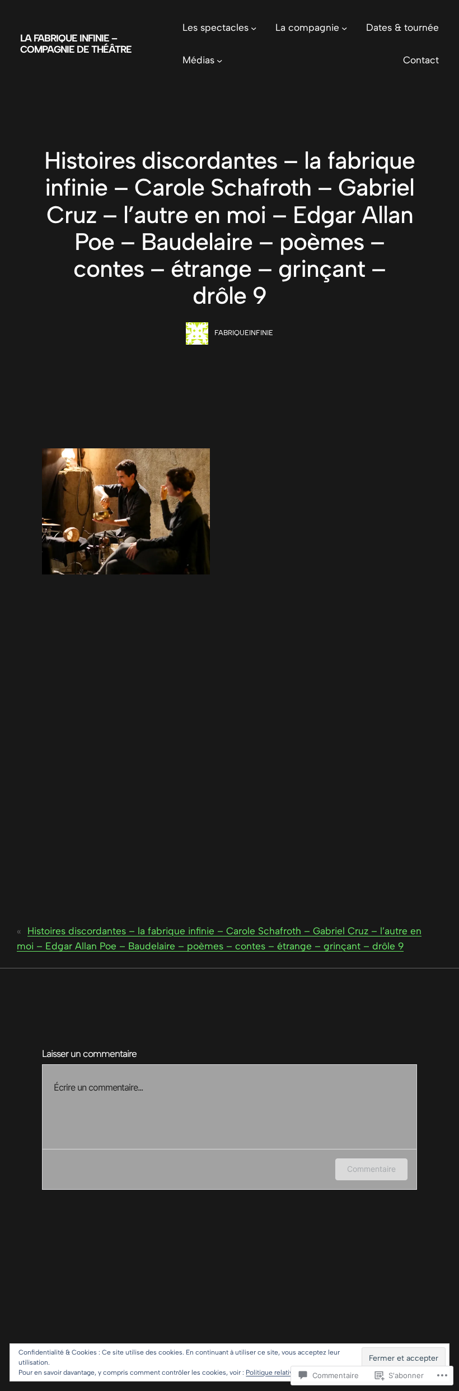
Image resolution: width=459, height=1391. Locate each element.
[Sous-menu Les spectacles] (253, 28)
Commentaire (371, 1169)
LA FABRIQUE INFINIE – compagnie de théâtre (76, 44)
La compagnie (307, 27)
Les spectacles (215, 27)
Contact (421, 60)
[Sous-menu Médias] (219, 60)
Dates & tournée (402, 27)
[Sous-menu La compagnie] (344, 28)
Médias (198, 60)
